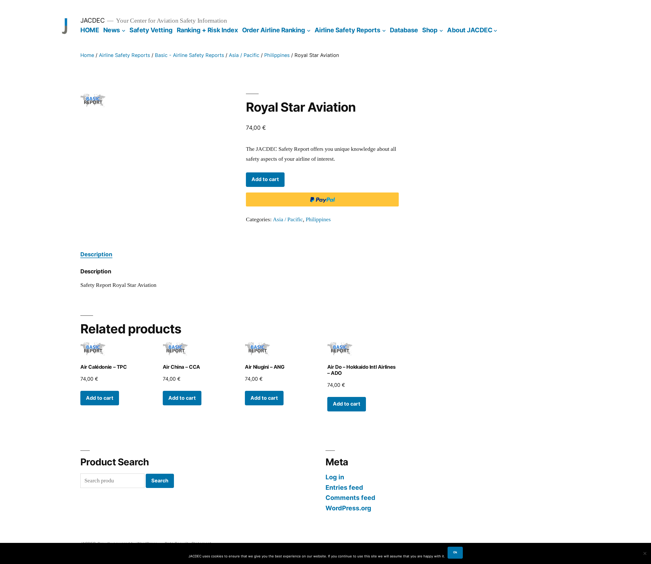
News (111, 30)
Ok (455, 552)
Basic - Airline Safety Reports (189, 55)
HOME (89, 30)
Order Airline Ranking (273, 30)
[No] (644, 553)
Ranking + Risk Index (207, 30)
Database (404, 30)
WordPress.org (348, 508)
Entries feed (344, 487)
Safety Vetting (150, 30)
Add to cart (265, 179)
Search (159, 481)
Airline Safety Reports (347, 30)
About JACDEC (469, 30)
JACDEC (92, 20)
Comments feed (350, 497)
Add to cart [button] (99, 398)
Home (87, 55)
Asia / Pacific (244, 55)
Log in (335, 477)
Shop (429, 30)
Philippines (277, 55)
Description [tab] (96, 254)
